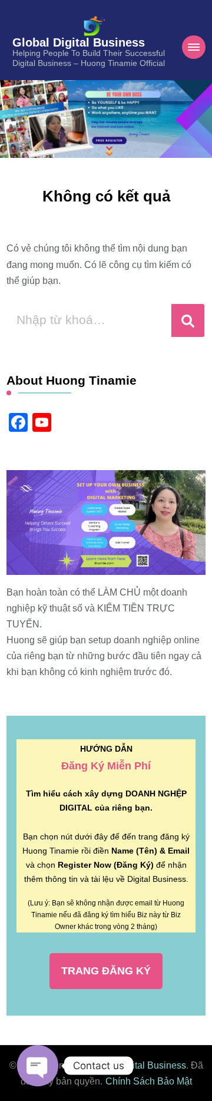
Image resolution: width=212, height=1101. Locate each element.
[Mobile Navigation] (194, 47)
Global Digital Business (78, 42)
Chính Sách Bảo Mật (148, 1081)
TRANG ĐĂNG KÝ (106, 971)
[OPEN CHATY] (37, 1065)
